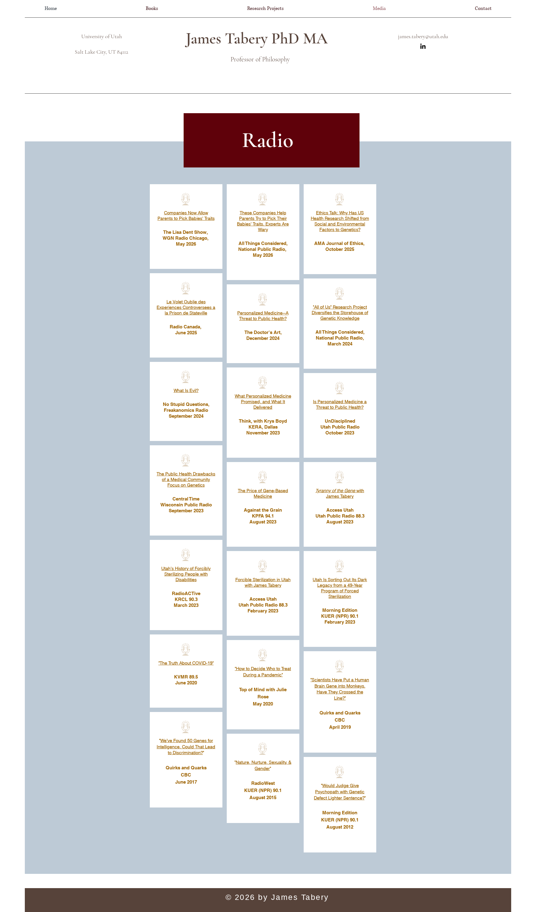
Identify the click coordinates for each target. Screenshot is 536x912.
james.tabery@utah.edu (423, 36)
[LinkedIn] (423, 46)
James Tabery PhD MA (257, 38)
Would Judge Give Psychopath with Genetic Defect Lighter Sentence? (339, 791)
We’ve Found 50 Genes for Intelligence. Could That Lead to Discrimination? (186, 746)
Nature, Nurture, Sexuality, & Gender (263, 765)
